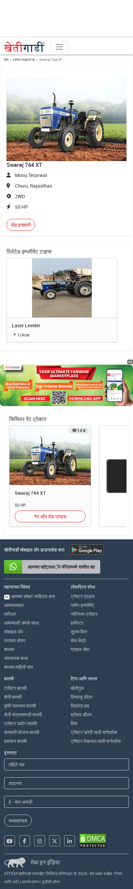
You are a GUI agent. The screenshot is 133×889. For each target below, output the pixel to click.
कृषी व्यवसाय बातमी (20, 705)
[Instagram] (39, 840)
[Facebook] (24, 840)
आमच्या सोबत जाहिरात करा (30, 596)
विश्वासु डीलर (82, 697)
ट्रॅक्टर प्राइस (82, 596)
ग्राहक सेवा (80, 649)
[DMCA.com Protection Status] (92, 841)
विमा (74, 723)
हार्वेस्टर (77, 623)
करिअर (10, 614)
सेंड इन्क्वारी (21, 225)
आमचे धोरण (30, 881)
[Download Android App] (87, 549)
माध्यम (9, 649)
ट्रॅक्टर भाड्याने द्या (24, 59)
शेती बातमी (12, 697)
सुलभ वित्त (79, 631)
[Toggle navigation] (59, 47)
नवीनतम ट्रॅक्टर (84, 614)
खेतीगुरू (77, 688)
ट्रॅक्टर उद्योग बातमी (20, 723)
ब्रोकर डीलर (81, 714)
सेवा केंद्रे (78, 640)
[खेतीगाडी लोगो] (24, 47)
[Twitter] (54, 840)
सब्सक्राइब (18, 820)
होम (6, 59)
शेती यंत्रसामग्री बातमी (23, 714)
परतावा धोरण (15, 640)
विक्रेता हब (80, 705)
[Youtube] (9, 840)
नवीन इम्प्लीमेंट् (82, 605)
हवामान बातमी (15, 741)
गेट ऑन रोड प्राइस (50, 516)
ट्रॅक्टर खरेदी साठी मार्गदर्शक (94, 732)
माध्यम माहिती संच (18, 667)
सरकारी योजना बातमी (21, 732)
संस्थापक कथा (16, 658)
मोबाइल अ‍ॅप (13, 631)
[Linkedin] (69, 840)
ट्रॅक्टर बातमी (15, 688)
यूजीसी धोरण (51, 881)
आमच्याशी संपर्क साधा (21, 623)
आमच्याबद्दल (14, 605)
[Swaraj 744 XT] (50, 455)
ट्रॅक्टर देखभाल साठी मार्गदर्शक (96, 741)
